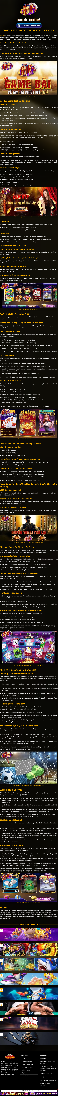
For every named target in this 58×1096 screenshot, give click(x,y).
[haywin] (43, 1093)
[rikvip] (14, 1093)
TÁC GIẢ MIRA (52, 1080)
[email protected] (47, 1077)
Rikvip (2, 35)
